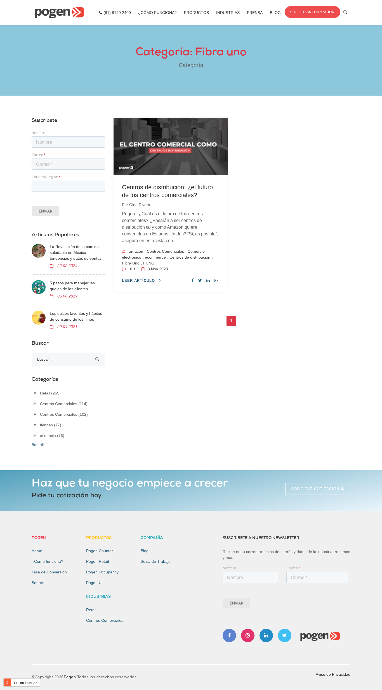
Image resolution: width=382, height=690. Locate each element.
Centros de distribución (189, 257)
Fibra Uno (131, 263)
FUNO (148, 263)
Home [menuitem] (37, 551)
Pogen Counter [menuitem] (99, 551)
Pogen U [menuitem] (94, 582)
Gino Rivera (139, 204)
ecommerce (155, 257)
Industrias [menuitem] (228, 12)
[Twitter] (284, 635)
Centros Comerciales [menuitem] (104, 620)
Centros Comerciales (165, 251)
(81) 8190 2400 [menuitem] (117, 12)
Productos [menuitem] (196, 12)
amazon (136, 251)
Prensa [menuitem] (255, 12)
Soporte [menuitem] (39, 582)
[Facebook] (229, 635)
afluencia (52, 435)
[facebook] (193, 280)
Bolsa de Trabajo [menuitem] (156, 561)
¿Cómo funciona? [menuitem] (47, 561)
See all (38, 444)
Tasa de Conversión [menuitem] (49, 572)
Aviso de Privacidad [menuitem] (333, 674)
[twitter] (200, 280)
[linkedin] (208, 280)
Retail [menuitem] (91, 610)
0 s (132, 269)
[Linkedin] (266, 635)
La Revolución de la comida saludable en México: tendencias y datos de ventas (76, 252)
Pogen (70, 677)
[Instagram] (247, 635)
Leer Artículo (139, 280)
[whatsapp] (216, 280)
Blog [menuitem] (275, 12)
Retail (50, 393)
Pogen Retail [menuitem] (97, 561)
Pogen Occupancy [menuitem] (102, 572)
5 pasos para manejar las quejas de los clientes (72, 286)
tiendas (50, 425)
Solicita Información (312, 12)
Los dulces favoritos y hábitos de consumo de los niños (76, 316)
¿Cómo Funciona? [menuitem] (157, 12)
